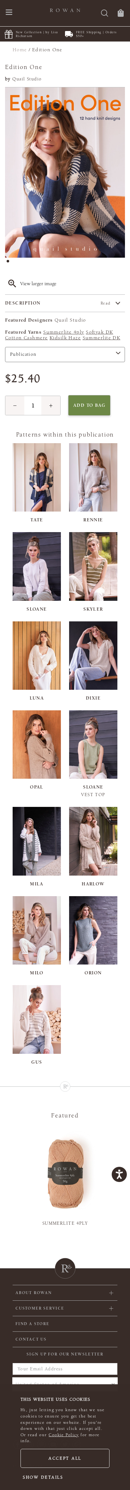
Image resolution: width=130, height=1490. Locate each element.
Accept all (65, 1458)
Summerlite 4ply (63, 332)
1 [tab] (10, 263)
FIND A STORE (32, 1324)
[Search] (104, 13)
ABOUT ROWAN (33, 1293)
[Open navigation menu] (9, 13)
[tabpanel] (65, 172)
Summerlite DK (102, 338)
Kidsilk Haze (65, 338)
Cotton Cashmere (26, 338)
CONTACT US (31, 1339)
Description (58, 303)
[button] (14, 405)
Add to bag (89, 405)
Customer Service (39, 1308)
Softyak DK (99, 332)
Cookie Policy (64, 1434)
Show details (43, 1477)
